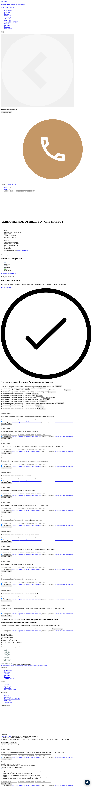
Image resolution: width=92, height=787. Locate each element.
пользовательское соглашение (64, 422)
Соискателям (8, 28)
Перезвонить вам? (6, 112)
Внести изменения (6, 287)
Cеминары (7, 697)
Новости (7, 25)
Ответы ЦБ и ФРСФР (11, 22)
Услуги (6, 14)
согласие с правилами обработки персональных (26, 422)
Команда (7, 12)
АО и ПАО (7, 19)
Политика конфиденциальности (37, 665)
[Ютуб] (7, 205)
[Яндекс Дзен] (7, 217)
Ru (2, 31)
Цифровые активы (10, 689)
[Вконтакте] (7, 211)
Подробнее (58, 386)
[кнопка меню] (37, 70)
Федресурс (7, 17)
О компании (8, 10)
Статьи (6, 23)
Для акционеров (9, 678)
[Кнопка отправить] (18, 744)
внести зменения (22, 250)
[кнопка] (1, 761)
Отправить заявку (6, 423)
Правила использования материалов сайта (14, 665)
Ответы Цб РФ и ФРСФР (12, 699)
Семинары (7, 15)
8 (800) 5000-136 (11, 184)
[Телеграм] (7, 198)
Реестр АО (7, 20)
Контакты (7, 27)
